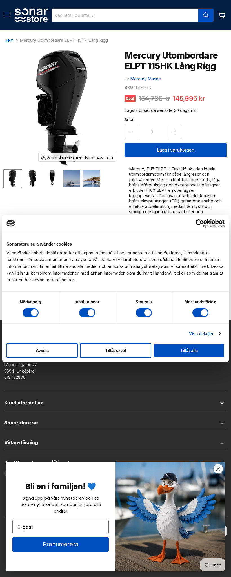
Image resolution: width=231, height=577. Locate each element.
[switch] (87, 312)
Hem (9, 40)
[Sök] (206, 15)
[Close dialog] (218, 469)
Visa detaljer (201, 333)
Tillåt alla (189, 350)
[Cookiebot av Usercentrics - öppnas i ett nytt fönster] (200, 223)
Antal (129, 119)
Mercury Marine (145, 78)
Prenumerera (60, 544)
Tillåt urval (115, 350)
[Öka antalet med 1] (174, 132)
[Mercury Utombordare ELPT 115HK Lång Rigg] (13, 179)
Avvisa (42, 350)
